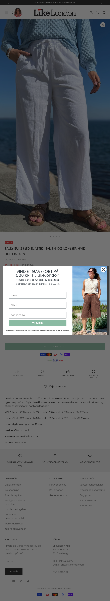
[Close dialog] (103, 269)
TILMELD (37, 323)
